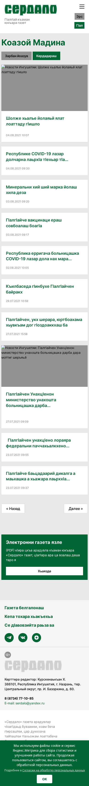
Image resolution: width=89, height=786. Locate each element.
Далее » (76, 508)
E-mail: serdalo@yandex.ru (24, 703)
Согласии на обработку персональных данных (53, 770)
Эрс (79, 16)
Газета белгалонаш (24, 607)
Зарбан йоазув (16, 56)
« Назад (13, 508)
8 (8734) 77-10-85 (19, 698)
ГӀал (79, 25)
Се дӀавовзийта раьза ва (29, 625)
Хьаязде (44, 571)
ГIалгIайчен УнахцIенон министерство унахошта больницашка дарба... (31, 400)
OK (44, 779)
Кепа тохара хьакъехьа (29, 616)
